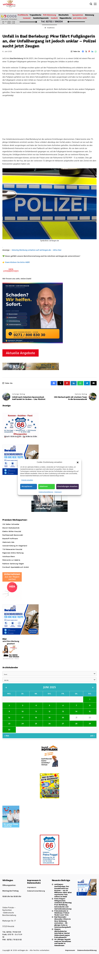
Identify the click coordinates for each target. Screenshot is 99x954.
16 (9, 717)
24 (23, 723)
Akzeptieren (26, 486)
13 (63, 711)
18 (36, 717)
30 (9, 729)
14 (76, 711)
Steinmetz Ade (8, 542)
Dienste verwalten (27, 480)
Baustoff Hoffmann (10, 538)
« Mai (6, 735)
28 (76, 723)
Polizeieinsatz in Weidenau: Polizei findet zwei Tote (61, 913)
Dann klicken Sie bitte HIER (17, 262)
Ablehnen (43, 486)
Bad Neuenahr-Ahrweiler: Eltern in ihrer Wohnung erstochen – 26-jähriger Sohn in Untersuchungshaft (62, 922)
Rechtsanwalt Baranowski (12, 535)
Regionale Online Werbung (13, 553)
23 (9, 723)
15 (90, 711)
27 (63, 723)
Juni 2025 (49, 687)
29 (90, 723)
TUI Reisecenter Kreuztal (12, 549)
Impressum (58, 492)
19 (49, 717)
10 (23, 711)
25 (36, 723)
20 (63, 717)
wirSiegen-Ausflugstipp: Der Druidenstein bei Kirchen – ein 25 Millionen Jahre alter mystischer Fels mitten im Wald (63, 890)
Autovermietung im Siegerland (14, 546)
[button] (77, 462)
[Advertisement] (49, 117)
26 (49, 723)
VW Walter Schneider (10, 524)
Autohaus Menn (8, 556)
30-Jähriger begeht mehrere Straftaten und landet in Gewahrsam (62, 942)
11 (36, 711)
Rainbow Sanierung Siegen (13, 564)
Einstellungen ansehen (67, 486)
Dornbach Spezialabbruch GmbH (15, 567)
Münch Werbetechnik (10, 528)
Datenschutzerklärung (46, 492)
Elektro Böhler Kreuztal (11, 531)
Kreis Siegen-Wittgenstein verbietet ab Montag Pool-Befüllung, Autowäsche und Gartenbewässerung (63, 904)
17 (22, 717)
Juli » (92, 735)
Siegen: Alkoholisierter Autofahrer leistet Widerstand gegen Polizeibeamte (62, 933)
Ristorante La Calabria (11, 560)
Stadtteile (51, 28)
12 (49, 711)
